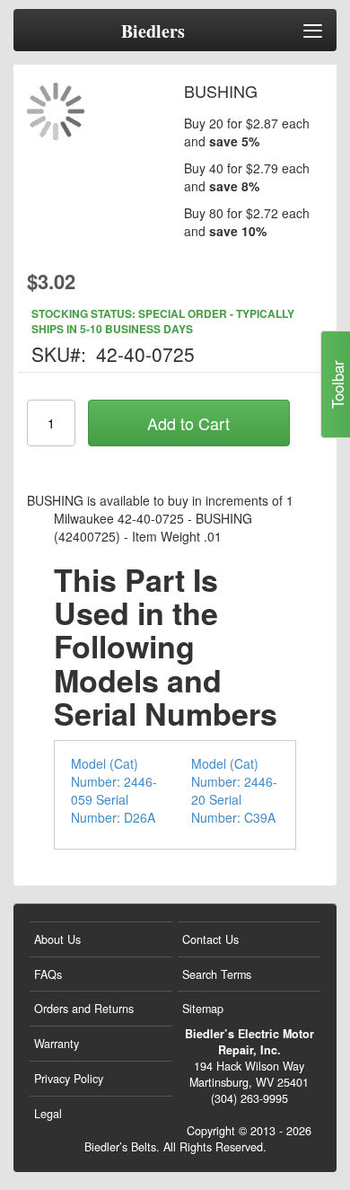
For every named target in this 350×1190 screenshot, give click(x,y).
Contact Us (210, 939)
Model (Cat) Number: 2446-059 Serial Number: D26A (114, 790)
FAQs (48, 974)
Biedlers (153, 31)
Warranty (56, 1044)
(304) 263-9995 (249, 1098)
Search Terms (216, 974)
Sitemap (202, 1008)
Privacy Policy (68, 1079)
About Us (57, 939)
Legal (48, 1114)
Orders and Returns (84, 1008)
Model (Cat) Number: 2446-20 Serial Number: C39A (234, 790)
